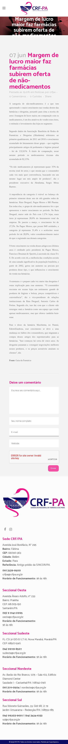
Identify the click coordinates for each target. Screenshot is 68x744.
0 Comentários (17, 96)
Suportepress (54, 742)
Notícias (39, 92)
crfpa (52, 92)
